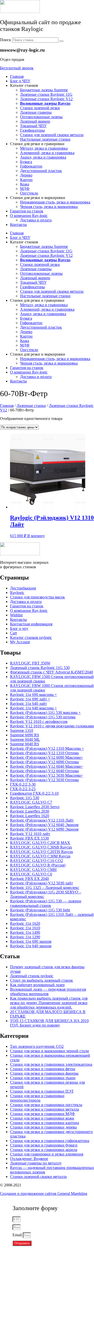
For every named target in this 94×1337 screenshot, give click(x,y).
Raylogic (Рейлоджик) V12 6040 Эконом (44, 825)
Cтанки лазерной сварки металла (38, 1176)
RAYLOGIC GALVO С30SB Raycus (41, 847)
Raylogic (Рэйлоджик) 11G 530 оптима (42, 717)
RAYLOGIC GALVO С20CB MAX (40, 843)
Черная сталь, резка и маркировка (49, 206)
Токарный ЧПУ (33, 126)
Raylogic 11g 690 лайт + (30, 699)
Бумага (26, 162)
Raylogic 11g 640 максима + (33, 708)
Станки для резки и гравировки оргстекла (46, 1105)
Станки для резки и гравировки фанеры (44, 1073)
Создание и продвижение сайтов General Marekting (43, 1193)
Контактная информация (31, 624)
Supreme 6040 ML (25, 739)
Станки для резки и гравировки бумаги (43, 1145)
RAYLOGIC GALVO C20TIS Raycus (41, 852)
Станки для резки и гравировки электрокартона (51, 1064)
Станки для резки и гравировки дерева (43, 1127)
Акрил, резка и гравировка (43, 157)
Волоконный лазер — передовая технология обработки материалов (48, 991)
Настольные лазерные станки (45, 139)
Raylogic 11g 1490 (25, 932)
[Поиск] (61, 41)
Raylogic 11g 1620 (25, 923)
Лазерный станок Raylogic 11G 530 (40, 668)
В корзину (36, 536)
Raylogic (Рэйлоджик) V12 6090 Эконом (44, 829)
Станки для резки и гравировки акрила (43, 1149)
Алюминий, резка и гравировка (47, 153)
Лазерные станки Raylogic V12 (46, 99)
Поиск (5, 40)
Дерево (26, 175)
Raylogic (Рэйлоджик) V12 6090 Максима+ (46, 757)
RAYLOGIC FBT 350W (30, 663)
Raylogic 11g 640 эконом (30, 946)
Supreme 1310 (21, 730)
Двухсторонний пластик (41, 171)
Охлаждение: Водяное (29, 1158)
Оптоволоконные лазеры (41, 117)
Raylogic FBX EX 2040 (29, 878)
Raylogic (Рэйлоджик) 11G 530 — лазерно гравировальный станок (45, 903)
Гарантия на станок (26, 211)
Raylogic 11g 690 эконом (30, 941)
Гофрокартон (31, 166)
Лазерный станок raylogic (31, 976)
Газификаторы (32, 130)
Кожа (24, 184)
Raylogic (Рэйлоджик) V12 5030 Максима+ (46, 775)
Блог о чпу (19, 628)
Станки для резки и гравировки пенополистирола (37, 1098)
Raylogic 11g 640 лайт (28, 703)
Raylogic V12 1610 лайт (30, 834)
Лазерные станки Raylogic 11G (46, 94)
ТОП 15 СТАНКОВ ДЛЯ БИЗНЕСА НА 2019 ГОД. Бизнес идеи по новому (49, 1023)
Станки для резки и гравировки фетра (42, 1069)
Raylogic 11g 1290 (25, 937)
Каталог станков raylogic (31, 637)
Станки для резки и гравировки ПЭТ (42, 1091)
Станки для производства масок (37, 597)
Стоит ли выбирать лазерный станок (41, 980)
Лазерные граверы (36, 112)
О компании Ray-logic (29, 215)
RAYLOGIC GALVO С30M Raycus (40, 856)
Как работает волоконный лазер (37, 985)
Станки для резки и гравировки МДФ (42, 1114)
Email (18, 1235)
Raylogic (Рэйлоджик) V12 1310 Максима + (47, 748)
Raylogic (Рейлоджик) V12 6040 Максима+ (46, 766)
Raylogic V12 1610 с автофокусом (38, 721)
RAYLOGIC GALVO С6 (31, 874)
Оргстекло (29, 193)
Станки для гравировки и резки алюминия (46, 1154)
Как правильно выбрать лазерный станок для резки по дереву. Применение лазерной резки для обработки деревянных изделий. (48, 1002)
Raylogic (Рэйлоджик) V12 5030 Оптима (44, 780)
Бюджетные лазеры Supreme (44, 90)
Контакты (18, 224)
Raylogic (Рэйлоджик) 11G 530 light (40, 910)
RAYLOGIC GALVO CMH (33, 869)
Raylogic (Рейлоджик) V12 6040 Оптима (44, 771)
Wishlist (16, 615)
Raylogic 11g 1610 (25, 928)
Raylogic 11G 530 (24, 798)
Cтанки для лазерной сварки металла (51, 135)
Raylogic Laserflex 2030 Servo (34, 807)
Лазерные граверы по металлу (36, 1163)
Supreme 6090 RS (24, 735)
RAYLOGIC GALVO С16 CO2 (36, 861)
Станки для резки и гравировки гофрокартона (49, 1141)
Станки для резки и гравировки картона (44, 1123)
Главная (17, 76)
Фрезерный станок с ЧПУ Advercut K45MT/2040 (51, 672)
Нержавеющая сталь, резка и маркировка (55, 202)
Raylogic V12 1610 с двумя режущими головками (52, 726)
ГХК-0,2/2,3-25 (23, 789)
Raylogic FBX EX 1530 (29, 838)
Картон (26, 180)
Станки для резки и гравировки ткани (42, 1078)
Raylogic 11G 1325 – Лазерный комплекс (44, 887)
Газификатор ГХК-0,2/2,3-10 (34, 793)
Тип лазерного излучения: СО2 (37, 1046)
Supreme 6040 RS (24, 744)
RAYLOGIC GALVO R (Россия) (37, 865)
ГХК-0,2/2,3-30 (23, 784)
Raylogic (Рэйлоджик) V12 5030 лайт (41, 883)
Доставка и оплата (36, 220)
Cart (13, 633)
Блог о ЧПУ (20, 81)
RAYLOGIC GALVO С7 (31, 802)
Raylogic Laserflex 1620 (29, 816)
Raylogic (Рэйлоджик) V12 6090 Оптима (44, 762)
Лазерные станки (31, 405)
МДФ (25, 189)
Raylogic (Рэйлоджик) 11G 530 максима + (45, 712)
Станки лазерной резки (40, 108)
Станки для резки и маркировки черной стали (49, 1051)
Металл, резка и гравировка (44, 148)
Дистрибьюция (23, 588)
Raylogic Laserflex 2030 (29, 811)
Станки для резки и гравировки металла (44, 1109)
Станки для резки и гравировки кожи (42, 1118)
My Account (20, 642)
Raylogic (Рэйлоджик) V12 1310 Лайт (42, 820)
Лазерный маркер (35, 121)
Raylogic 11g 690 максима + (33, 694)
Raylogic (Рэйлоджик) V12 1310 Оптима (44, 753)
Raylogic (17, 592)
